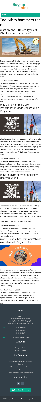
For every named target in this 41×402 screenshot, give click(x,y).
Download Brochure (21, 390)
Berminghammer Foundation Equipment (20, 373)
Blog (13, 161)
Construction (4, 86)
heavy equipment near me (20, 96)
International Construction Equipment (20, 361)
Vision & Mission (20, 351)
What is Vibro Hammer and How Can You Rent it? (19, 176)
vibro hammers (24, 169)
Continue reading (24, 222)
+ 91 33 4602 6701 (20, 330)
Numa (20, 370)
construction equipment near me (27, 86)
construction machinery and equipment (14, 89)
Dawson (20, 364)
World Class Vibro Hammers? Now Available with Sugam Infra (20, 240)
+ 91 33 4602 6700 (20, 327)
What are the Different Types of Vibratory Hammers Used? (18, 31)
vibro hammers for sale (21, 172)
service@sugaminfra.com (20, 337)
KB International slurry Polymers (20, 367)
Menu (4, 15)
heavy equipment (24, 91)
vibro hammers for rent (16, 99)
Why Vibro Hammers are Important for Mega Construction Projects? (19, 108)
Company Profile (20, 348)
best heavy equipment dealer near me (27, 164)
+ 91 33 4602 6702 (20, 333)
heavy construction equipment (11, 167)
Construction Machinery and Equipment (25, 83)
